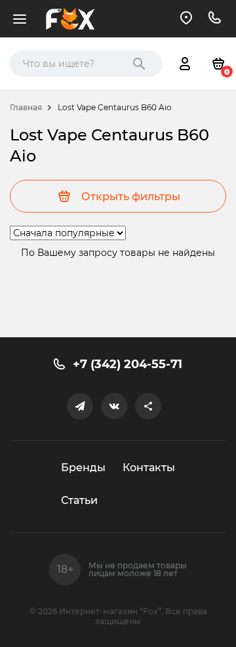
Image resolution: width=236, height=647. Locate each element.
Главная (26, 107)
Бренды (83, 467)
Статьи (79, 500)
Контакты (149, 467)
